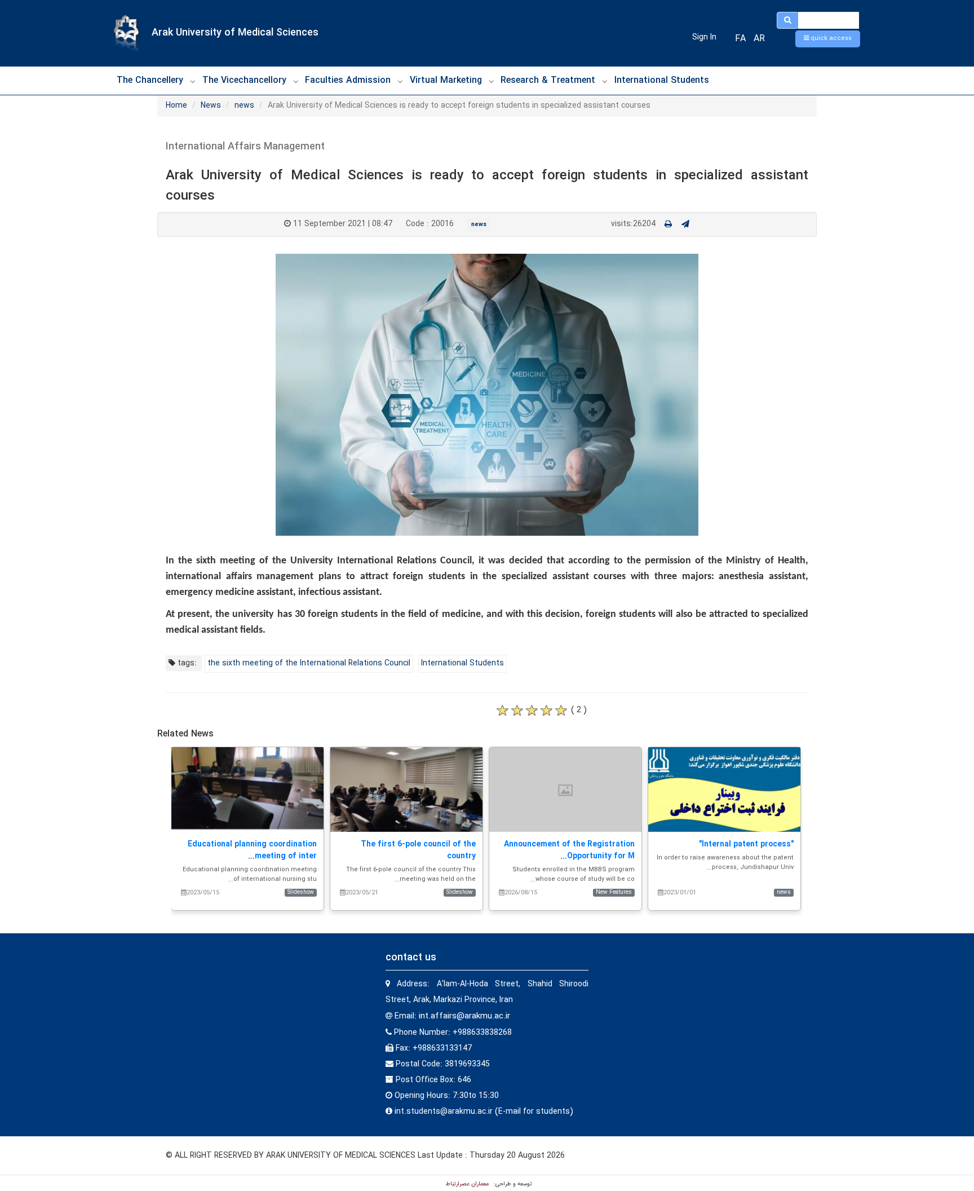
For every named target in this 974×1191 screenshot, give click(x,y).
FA (740, 39)
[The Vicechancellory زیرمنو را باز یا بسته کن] (296, 81)
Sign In (704, 37)
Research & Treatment (548, 80)
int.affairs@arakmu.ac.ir (464, 1016)
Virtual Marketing (446, 80)
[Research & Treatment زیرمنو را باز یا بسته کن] (605, 81)
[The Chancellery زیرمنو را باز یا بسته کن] (193, 81)
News (211, 105)
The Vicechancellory (244, 80)
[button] (827, 38)
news (244, 105)
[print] (668, 224)
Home (176, 105)
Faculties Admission (348, 80)
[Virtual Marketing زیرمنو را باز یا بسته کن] (491, 81)
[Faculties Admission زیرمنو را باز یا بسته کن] (400, 81)
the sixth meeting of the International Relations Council (308, 663)
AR (759, 39)
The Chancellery (150, 80)
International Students (661, 80)
